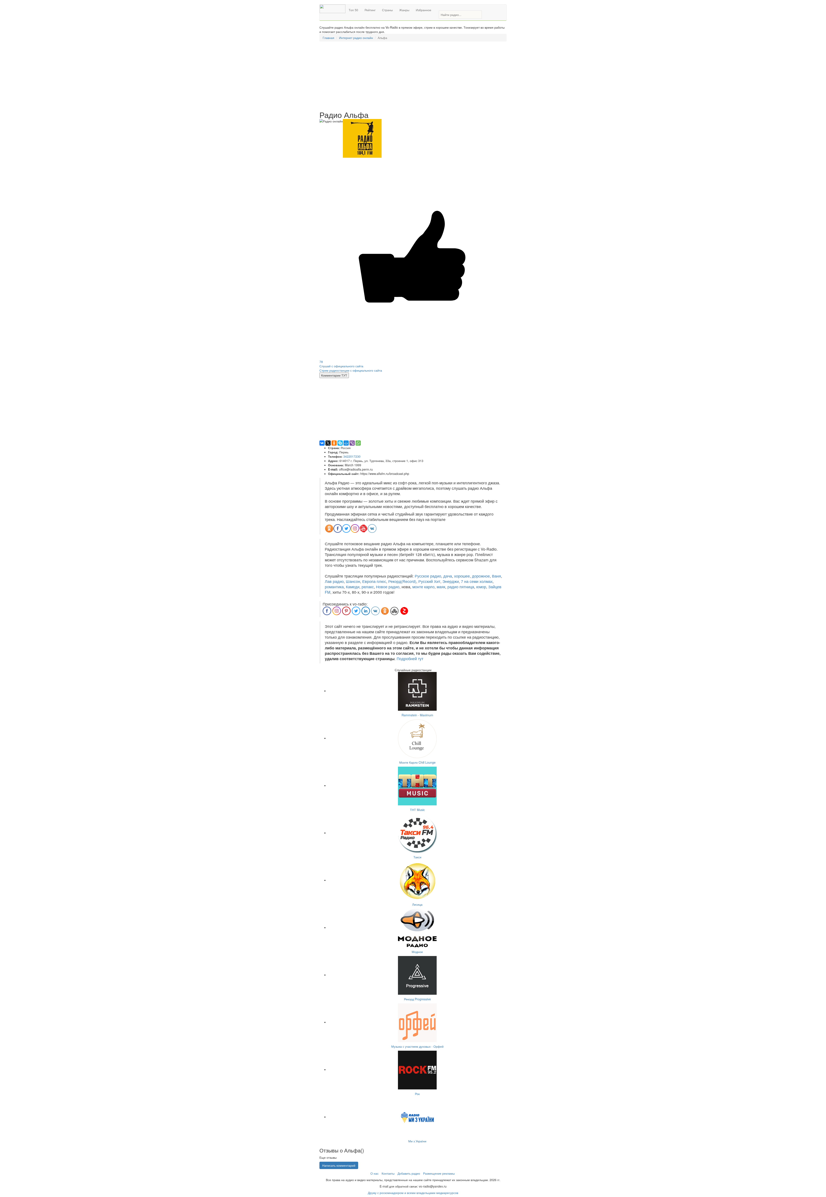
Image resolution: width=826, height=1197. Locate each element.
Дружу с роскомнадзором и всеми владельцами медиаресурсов (413, 1193)
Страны (387, 10)
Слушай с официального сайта (341, 366)
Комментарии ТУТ (334, 375)
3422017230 (352, 456)
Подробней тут (410, 658)
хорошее (462, 576)
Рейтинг (370, 10)
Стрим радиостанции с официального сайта (350, 370)
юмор (481, 586)
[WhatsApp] (358, 443)
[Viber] (352, 443)
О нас (374, 1173)
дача (447, 576)
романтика (334, 586)
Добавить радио (409, 1173)
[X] (328, 443)
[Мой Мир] (346, 443)
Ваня (496, 576)
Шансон (353, 581)
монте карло (423, 586)
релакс (368, 586)
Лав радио (334, 581)
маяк (441, 586)
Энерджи (450, 581)
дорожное (481, 576)
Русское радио (428, 576)
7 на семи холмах (477, 581)
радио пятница (460, 586)
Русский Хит (429, 581)
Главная (328, 38)
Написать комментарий (338, 1165)
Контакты (388, 1173)
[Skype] (340, 443)
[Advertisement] (413, 76)
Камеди (352, 586)
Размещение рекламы (439, 1173)
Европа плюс (374, 581)
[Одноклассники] (334, 443)
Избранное (423, 10)
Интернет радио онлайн (356, 38)
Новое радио (387, 586)
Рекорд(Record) (402, 581)
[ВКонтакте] (322, 443)
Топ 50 (353, 10)
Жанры (404, 10)
